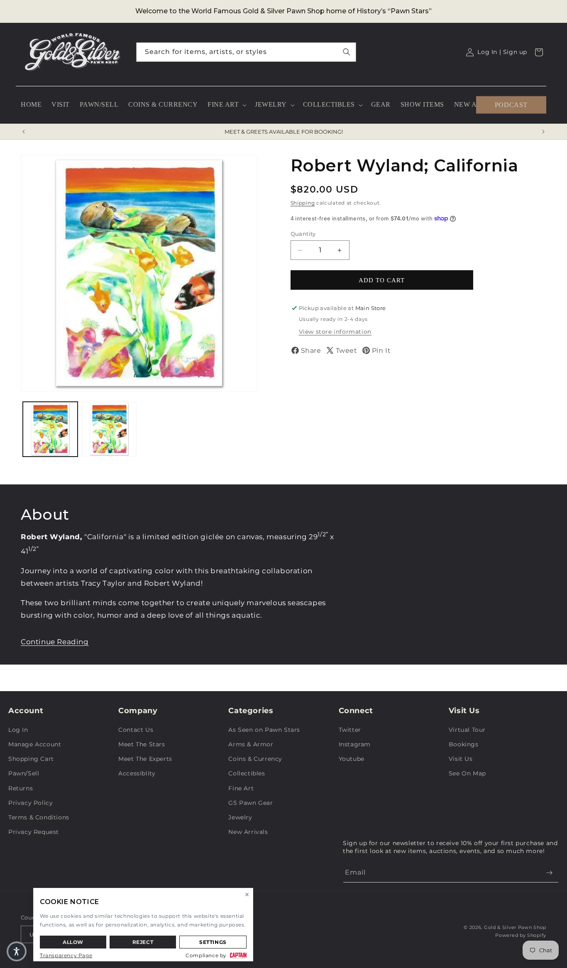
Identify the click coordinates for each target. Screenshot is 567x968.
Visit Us (461, 759)
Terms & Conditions (38, 817)
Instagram (355, 744)
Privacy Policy (30, 803)
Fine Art (241, 788)
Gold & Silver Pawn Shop (515, 927)
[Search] (346, 52)
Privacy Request (33, 832)
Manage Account (34, 744)
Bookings (464, 744)
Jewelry (240, 817)
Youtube (351, 759)
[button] (226, 104)
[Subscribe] (549, 872)
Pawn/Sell (23, 773)
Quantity (303, 233)
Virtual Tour (467, 729)
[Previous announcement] (24, 131)
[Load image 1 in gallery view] (50, 429)
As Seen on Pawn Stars (264, 729)
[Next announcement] (543, 131)
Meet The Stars (141, 744)
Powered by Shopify (520, 935)
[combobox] (246, 52)
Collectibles (246, 773)
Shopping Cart (31, 759)
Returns (20, 788)
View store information (335, 331)
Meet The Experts (145, 759)
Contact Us (135, 729)
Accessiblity (136, 773)
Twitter (350, 729)
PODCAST (511, 104)
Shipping (303, 203)
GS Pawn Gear (250, 803)
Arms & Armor (250, 744)
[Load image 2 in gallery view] (109, 429)
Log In (18, 729)
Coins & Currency (255, 759)
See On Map (467, 773)
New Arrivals (248, 832)
